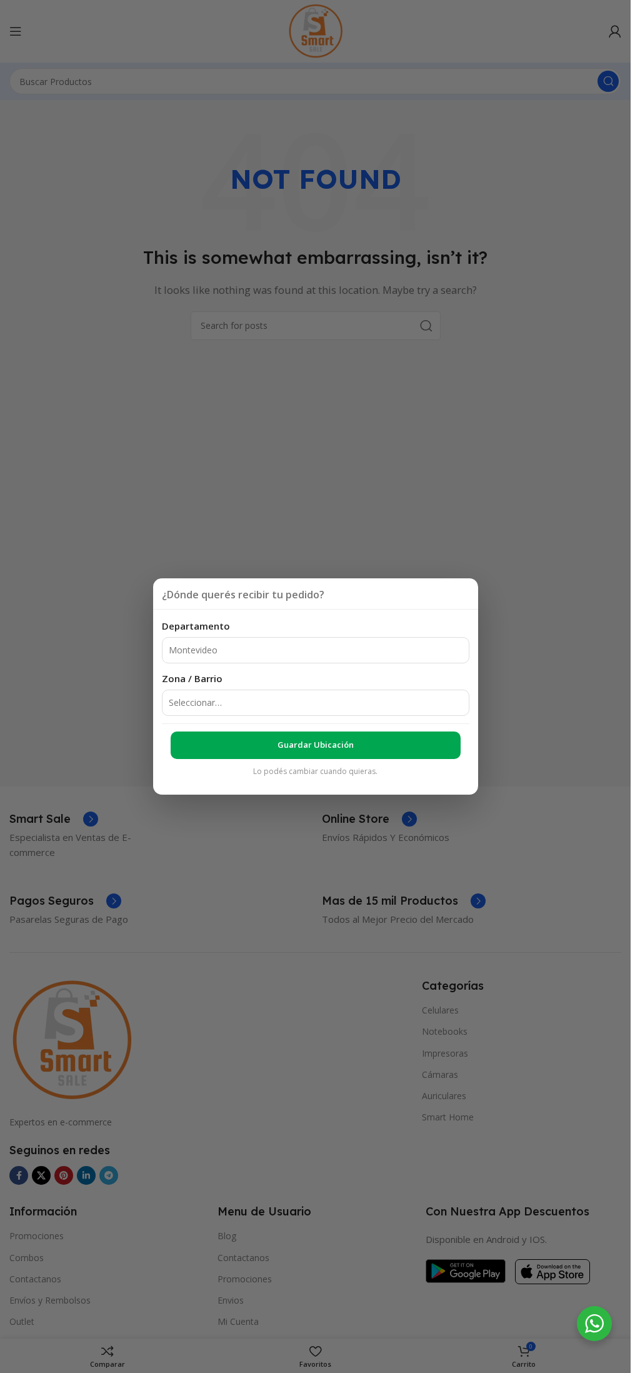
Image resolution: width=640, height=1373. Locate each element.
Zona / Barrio (192, 678)
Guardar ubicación (316, 744)
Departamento (196, 626)
